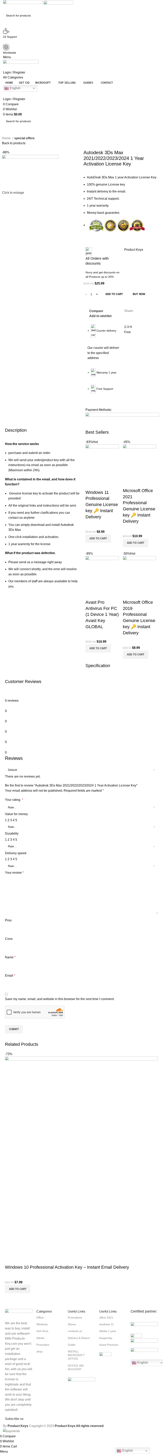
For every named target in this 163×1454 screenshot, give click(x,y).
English (14, 88)
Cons (9, 938)
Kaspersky (105, 1338)
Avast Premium (108, 1344)
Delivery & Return (79, 1338)
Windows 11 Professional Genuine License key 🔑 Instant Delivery (101, 504)
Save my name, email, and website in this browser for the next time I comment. (59, 999)
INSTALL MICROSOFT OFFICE (76, 1355)
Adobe (40, 1338)
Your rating (14, 799)
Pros (8, 920)
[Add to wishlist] (112, 485)
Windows (42, 1324)
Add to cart (114, 294)
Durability (11, 833)
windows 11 (106, 1324)
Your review (14, 872)
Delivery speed (15, 853)
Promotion (42, 1344)
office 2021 (106, 1317)
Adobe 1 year (107, 1331)
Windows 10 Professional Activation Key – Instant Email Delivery (67, 1267)
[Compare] (90, 485)
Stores (72, 1324)
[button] (98, 538)
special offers (24, 138)
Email (10, 975)
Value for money (16, 814)
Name (10, 957)
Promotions (75, 1317)
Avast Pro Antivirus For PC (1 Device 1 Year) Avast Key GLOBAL (102, 614)
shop (39, 1351)
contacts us (75, 1331)
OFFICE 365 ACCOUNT (76, 1367)
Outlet (71, 1344)
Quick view (101, 485)
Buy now (139, 294)
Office (40, 1317)
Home (6, 138)
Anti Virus (42, 1331)
